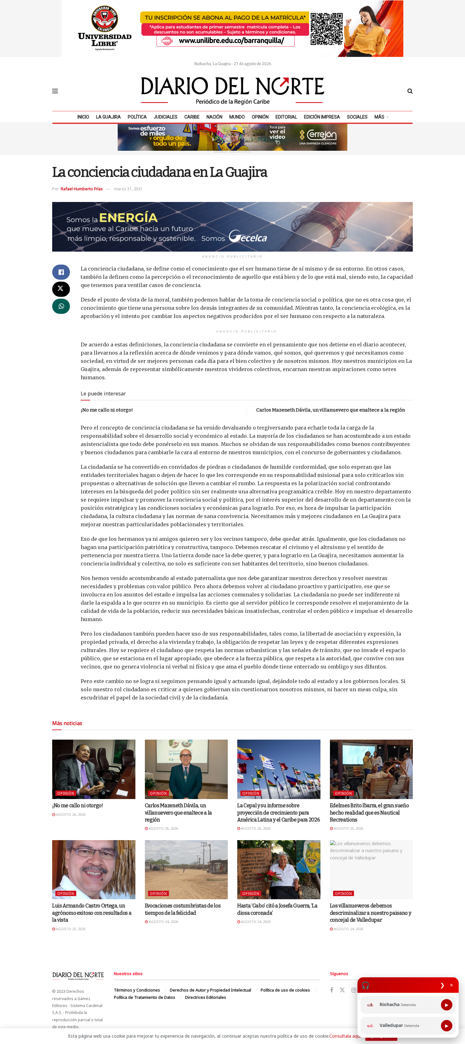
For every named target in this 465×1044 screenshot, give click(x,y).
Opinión (260, 116)
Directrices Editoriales (205, 997)
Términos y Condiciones (137, 990)
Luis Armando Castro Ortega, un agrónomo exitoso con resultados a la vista (91, 913)
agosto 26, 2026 (70, 814)
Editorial (286, 116)
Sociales (357, 116)
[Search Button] (410, 91)
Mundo (237, 116)
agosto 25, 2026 (348, 828)
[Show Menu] (55, 91)
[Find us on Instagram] (353, 990)
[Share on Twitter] (61, 289)
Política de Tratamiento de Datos (144, 997)
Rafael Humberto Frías (82, 189)
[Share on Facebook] (61, 272)
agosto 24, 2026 (163, 921)
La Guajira (108, 116)
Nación (214, 116)
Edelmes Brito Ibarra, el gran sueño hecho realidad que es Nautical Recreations (369, 813)
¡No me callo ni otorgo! (107, 410)
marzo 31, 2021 (128, 189)
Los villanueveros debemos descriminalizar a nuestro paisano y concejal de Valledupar (370, 913)
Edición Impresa (322, 116)
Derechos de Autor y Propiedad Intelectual (210, 990)
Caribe (192, 116)
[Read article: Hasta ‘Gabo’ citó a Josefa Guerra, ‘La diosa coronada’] (278, 870)
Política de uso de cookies (285, 990)
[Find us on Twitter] (342, 990)
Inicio (83, 116)
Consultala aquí (345, 1036)
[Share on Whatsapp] (61, 306)
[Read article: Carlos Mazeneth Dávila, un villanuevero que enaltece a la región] (186, 769)
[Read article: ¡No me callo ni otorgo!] (93, 769)
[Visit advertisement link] (232, 28)
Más (379, 116)
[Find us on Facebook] (331, 990)
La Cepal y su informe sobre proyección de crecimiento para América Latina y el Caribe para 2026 (278, 813)
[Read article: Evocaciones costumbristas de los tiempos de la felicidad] (186, 870)
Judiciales (165, 116)
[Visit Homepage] (232, 91)
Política (137, 116)
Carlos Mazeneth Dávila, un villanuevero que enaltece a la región (330, 410)
